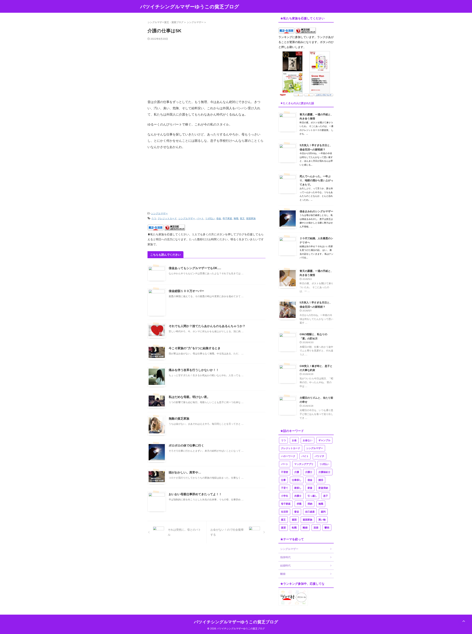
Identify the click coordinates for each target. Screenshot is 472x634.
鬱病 (326, 527)
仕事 (283, 480)
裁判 (323, 511)
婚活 (320, 480)
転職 (294, 527)
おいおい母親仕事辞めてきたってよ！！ (195, 494)
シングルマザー (159, 213)
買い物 (322, 519)
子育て (284, 488)
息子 (325, 495)
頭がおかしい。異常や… (185, 472)
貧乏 (242, 218)
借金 (218, 218)
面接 (316, 527)
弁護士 (297, 495)
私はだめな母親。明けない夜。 (189, 396)
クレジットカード (167, 218)
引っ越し (312, 495)
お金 (294, 440)
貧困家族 (251, 218)
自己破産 (310, 511)
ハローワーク (288, 456)
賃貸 (283, 527)
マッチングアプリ (303, 464)
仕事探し (296, 480)
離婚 (305, 527)
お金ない (307, 440)
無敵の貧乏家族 (179, 418)
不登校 (284, 472)
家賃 (310, 488)
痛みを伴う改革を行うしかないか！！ (194, 370)
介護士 (308, 472)
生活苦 (284, 511)
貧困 (294, 519)
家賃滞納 (323, 488)
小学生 (284, 495)
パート (200, 218)
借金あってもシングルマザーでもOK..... (195, 268)
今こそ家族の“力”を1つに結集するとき (195, 348)
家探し (297, 488)
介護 (296, 472)
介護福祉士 (324, 472)
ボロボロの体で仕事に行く (186, 445)
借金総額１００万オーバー (186, 291)
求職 (299, 503)
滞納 (310, 503)
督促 (296, 511)
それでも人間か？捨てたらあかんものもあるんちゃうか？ (207, 326)
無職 (236, 218)
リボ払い (210, 218)
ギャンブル (324, 440)
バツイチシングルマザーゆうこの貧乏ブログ (189, 6)
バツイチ (319, 456)
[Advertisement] (207, 71)
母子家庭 (227, 218)
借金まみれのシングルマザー (316, 211)
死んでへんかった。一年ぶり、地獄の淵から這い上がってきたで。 (316, 180)
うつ (153, 218)
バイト (305, 456)
